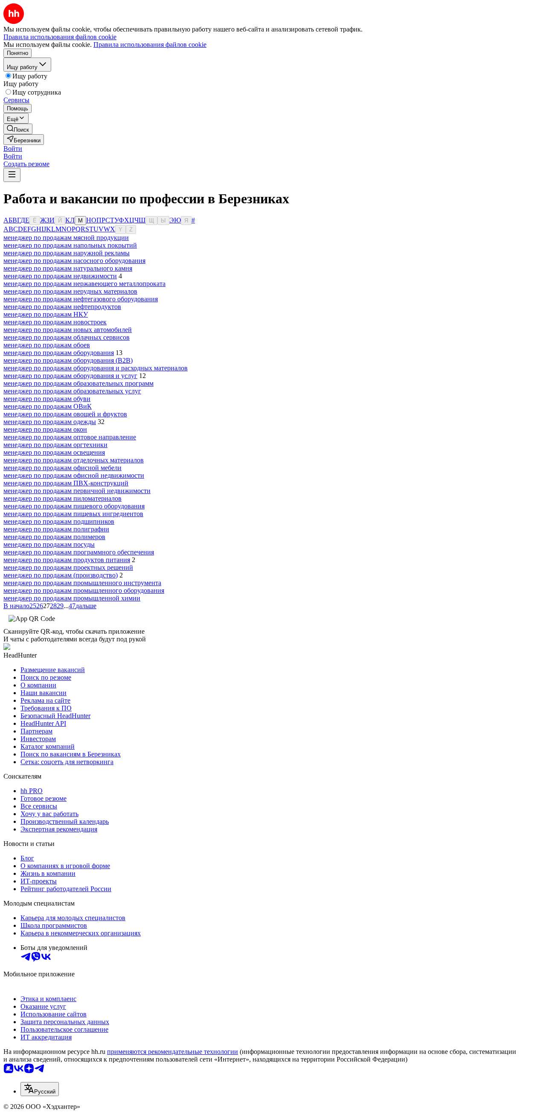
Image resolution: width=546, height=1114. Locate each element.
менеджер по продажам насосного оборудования (74, 260)
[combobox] (39, 1089)
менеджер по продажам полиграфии (56, 529)
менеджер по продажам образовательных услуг (72, 391)
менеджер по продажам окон (45, 429)
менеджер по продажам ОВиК (47, 406)
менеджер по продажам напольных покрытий (70, 245)
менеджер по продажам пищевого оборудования (74, 506)
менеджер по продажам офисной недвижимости (73, 475)
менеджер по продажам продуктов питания (66, 559)
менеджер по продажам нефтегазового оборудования (80, 299)
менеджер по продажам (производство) (60, 575)
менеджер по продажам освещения (54, 452)
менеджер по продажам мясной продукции (66, 237)
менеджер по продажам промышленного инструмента (82, 582)
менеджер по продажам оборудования (58, 352)
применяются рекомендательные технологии (172, 1051)
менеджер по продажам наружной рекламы (66, 253)
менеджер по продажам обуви (46, 398)
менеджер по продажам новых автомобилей (67, 329)
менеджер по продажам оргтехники (55, 444)
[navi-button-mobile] (11, 175)
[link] (17, 129)
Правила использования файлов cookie (149, 44)
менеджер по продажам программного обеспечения (78, 552)
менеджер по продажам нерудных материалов (70, 291)
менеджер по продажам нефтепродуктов (62, 306)
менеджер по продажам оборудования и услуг (70, 375)
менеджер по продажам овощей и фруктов (65, 414)
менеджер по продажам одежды (49, 421)
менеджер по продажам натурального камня (67, 268)
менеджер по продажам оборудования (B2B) (68, 360)
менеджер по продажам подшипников (58, 521)
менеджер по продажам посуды (49, 544)
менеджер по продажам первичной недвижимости (77, 490)
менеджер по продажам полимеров (54, 536)
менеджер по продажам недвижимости (60, 276)
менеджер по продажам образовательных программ (78, 383)
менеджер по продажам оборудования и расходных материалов (95, 368)
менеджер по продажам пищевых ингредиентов (73, 513)
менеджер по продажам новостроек (55, 322)
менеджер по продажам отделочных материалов (73, 460)
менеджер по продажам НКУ (45, 314)
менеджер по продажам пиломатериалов (62, 498)
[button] (12, 148)
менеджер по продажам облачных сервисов (66, 337)
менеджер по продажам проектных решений (68, 567)
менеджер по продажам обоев (46, 345)
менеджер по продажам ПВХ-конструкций (65, 483)
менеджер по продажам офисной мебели (62, 467)
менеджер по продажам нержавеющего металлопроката (84, 283)
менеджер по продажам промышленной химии (71, 598)
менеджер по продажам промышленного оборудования (83, 590)
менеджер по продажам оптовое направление (69, 437)
